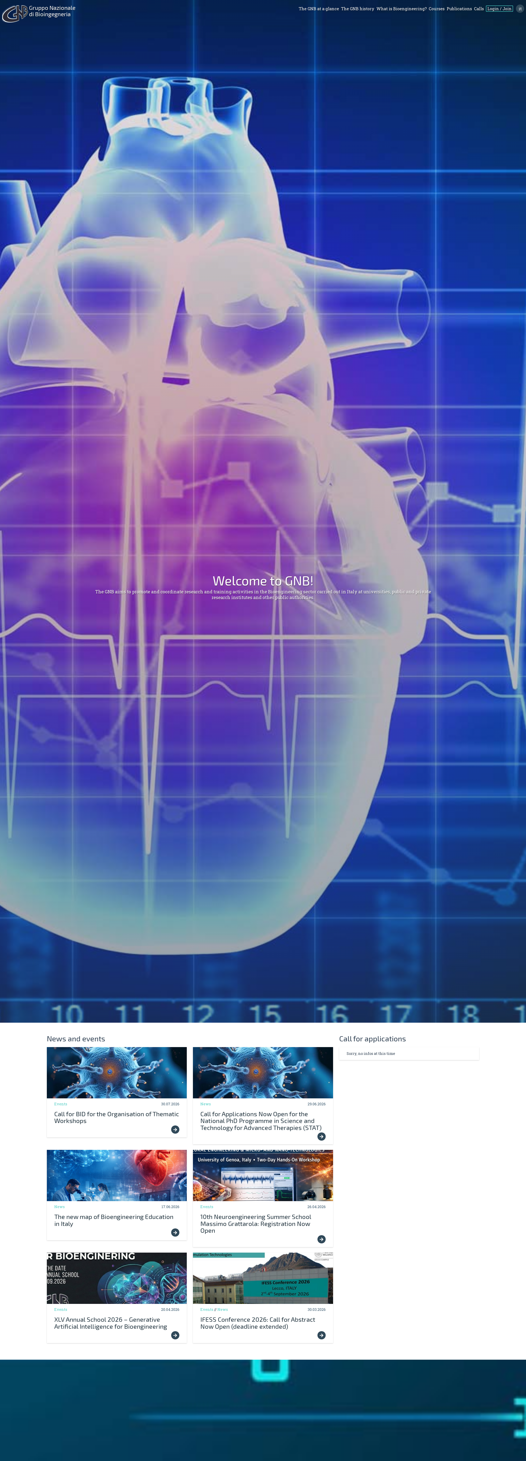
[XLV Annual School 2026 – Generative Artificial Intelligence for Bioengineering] (117, 1278)
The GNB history (357, 8)
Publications (459, 8)
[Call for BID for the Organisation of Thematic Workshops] (117, 1072)
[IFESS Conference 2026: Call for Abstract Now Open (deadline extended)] (263, 1278)
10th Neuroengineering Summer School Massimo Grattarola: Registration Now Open (255, 1223)
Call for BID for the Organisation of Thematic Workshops (116, 1117)
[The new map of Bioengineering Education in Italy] (117, 1175)
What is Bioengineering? (401, 8)
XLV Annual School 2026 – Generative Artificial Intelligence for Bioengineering (110, 1322)
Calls (479, 8)
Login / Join (499, 8)
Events (60, 1103)
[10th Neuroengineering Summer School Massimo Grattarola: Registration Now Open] (263, 1175)
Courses (437, 8)
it (520, 8)
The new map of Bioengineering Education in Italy (113, 1220)
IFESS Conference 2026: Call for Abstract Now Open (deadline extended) (257, 1322)
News (205, 1103)
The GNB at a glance (319, 8)
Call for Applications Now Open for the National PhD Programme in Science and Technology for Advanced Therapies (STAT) (261, 1120)
